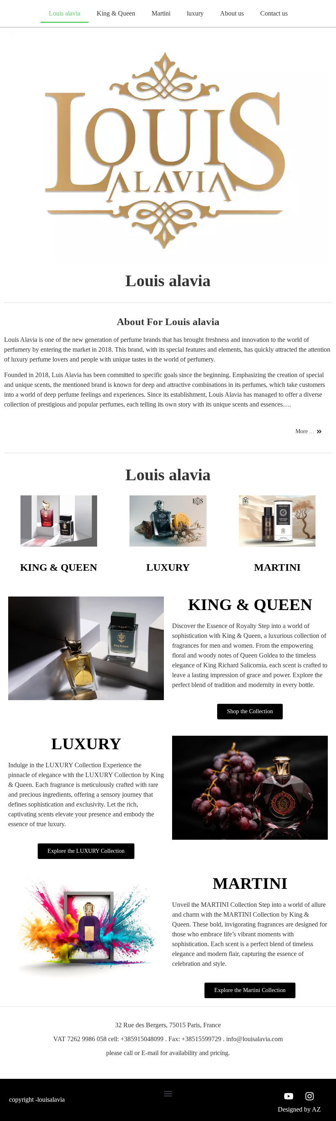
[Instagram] (309, 1096)
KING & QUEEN (58, 567)
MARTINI (277, 567)
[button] (168, 1094)
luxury (195, 13)
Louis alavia (64, 13)
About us (232, 13)
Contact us (274, 13)
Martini (161, 13)
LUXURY (168, 567)
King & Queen (116, 13)
